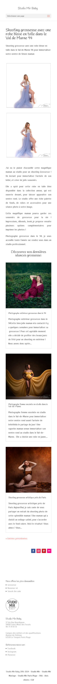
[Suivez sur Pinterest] (44, 551)
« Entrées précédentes (16, 538)
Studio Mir (35, 671)
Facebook (11, 648)
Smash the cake (14, 591)
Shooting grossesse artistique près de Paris (27, 497)
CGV (32, 680)
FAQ (41, 676)
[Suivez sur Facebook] (33, 551)
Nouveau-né (13, 588)
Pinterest (11, 655)
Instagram (12, 651)
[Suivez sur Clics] (49, 551)
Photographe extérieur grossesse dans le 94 (27, 313)
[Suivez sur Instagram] (38, 551)
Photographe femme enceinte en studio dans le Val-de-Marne (28, 405)
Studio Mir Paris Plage (27, 676)
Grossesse (12, 585)
